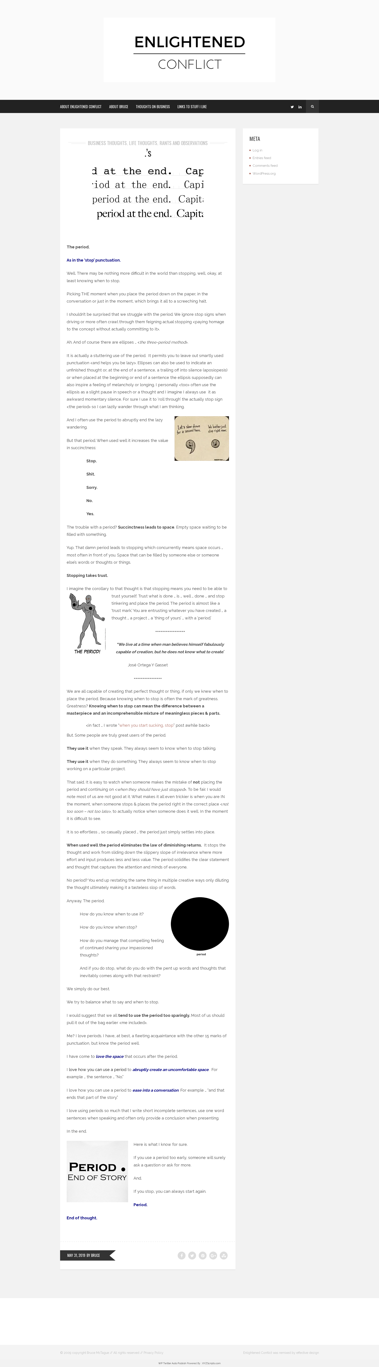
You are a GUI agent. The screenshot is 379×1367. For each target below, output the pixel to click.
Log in (257, 150)
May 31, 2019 (76, 1255)
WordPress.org (264, 174)
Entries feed (262, 158)
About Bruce (118, 106)
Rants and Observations (184, 142)
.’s (148, 152)
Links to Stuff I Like (192, 106)
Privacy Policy (153, 1352)
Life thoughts (143, 142)
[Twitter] (292, 106)
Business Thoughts (107, 142)
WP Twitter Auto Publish (172, 1363)
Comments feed (265, 166)
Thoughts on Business (153, 106)
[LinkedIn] (300, 106)
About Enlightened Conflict (81, 106)
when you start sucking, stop (146, 725)
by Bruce (93, 1255)
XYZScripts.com (211, 1363)
